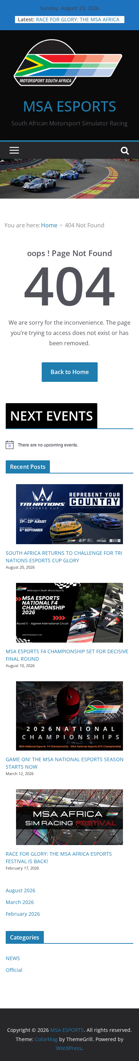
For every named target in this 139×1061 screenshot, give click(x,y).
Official (14, 970)
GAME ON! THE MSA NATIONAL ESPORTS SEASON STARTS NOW (74, 18)
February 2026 (23, 913)
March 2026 (20, 902)
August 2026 (20, 890)
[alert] (69, 444)
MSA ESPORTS (69, 106)
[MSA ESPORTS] (69, 164)
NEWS (13, 958)
